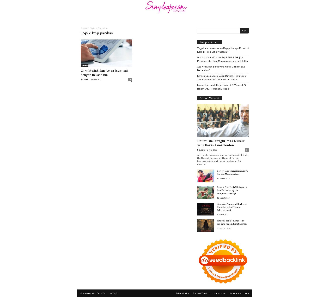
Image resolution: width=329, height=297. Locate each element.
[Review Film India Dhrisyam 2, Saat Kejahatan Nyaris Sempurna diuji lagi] (205, 192)
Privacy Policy (182, 293)
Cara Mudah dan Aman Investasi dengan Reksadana (104, 73)
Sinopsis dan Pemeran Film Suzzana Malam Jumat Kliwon (232, 222)
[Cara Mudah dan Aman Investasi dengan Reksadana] (106, 53)
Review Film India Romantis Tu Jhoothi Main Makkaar (232, 173)
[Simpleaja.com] (164, 7)
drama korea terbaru (239, 293)
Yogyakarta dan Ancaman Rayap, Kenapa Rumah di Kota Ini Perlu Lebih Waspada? (223, 50)
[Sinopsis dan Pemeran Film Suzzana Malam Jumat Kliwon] (205, 225)
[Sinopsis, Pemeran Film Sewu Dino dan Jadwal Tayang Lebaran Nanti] (205, 209)
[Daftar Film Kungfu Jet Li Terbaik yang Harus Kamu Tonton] (223, 120)
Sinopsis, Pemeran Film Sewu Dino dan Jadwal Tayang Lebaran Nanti (232, 207)
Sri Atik (84, 79)
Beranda (84, 28)
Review (85, 65)
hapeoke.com (219, 293)
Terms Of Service (201, 293)
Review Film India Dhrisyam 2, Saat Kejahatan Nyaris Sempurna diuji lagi (232, 190)
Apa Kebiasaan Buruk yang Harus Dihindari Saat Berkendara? (221, 68)
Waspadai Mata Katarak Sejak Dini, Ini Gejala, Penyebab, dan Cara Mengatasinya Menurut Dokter (222, 59)
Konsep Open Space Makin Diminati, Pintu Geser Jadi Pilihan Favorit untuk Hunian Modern (221, 78)
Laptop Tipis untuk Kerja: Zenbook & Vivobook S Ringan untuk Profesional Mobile (221, 87)
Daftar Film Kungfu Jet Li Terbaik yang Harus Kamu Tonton (221, 143)
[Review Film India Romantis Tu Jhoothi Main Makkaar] (205, 176)
